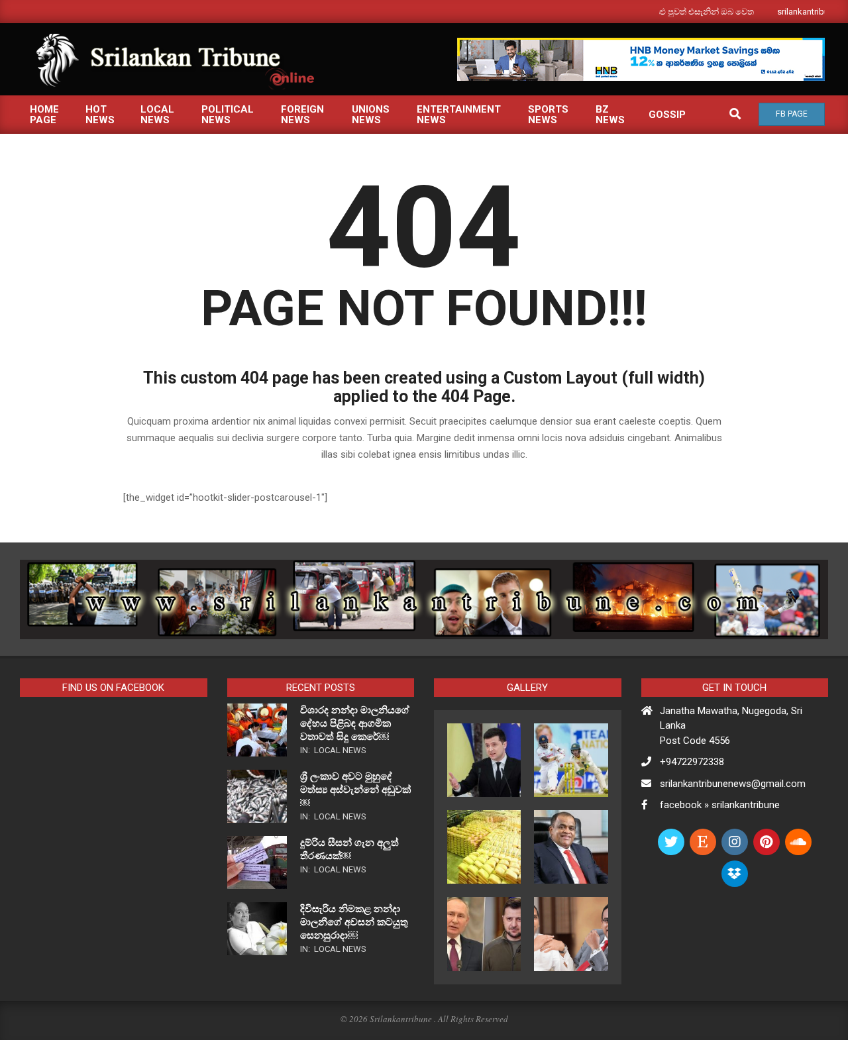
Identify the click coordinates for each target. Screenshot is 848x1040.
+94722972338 (692, 762)
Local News (340, 750)
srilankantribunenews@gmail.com (733, 784)
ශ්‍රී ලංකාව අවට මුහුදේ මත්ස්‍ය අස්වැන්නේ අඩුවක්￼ (355, 789)
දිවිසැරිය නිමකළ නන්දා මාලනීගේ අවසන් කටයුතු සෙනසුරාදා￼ (354, 922)
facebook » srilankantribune (720, 805)
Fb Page (792, 114)
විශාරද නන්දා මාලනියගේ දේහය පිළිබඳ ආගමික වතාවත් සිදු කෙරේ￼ (354, 723)
